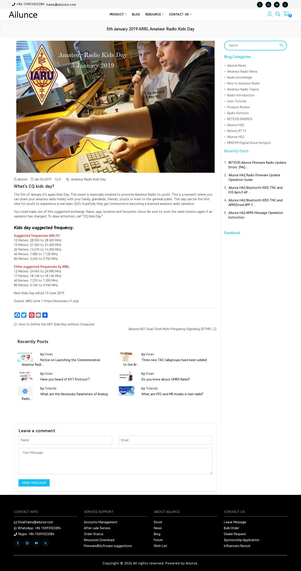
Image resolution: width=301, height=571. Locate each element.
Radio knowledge (239, 77)
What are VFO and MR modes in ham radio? (172, 394)
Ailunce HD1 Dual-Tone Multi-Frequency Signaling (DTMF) (169, 329)
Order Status (93, 534)
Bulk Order (231, 528)
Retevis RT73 (236, 131)
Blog (157, 534)
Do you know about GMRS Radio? (165, 379)
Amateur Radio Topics (243, 89)
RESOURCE (153, 14)
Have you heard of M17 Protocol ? (65, 379)
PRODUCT (117, 14)
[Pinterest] (31, 315)
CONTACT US (179, 14)
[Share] (45, 315)
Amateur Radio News (242, 71)
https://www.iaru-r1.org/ (61, 301)
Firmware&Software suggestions (108, 546)
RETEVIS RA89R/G (240, 119)
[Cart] (286, 15)
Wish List (160, 546)
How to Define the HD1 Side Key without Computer (57, 324)
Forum (158, 540)
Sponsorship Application (241, 540)
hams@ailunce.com (61, 4)
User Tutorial (236, 101)
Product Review (238, 107)
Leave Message (235, 522)
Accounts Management (100, 522)
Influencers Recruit (237, 546)
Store (158, 522)
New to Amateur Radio (243, 83)
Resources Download (99, 540)
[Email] (38, 315)
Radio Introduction (241, 95)
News (158, 528)
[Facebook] (17, 315)
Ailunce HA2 (235, 125)
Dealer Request (235, 534)
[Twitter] (23, 315)
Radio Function (238, 113)
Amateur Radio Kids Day (88, 179)
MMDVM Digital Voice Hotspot (249, 143)
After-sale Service (97, 528)
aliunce (22, 179)
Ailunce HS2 (235, 137)
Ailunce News (236, 65)
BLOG (136, 14)
